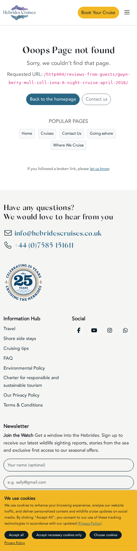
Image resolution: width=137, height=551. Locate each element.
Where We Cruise (68, 145)
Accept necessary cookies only (59, 535)
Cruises (47, 133)
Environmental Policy (24, 368)
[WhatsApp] (125, 330)
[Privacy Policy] (89, 523)
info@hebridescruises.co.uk (57, 233)
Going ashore (101, 133)
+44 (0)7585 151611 (44, 245)
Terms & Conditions (23, 405)
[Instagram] (110, 330)
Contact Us (71, 133)
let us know (99, 168)
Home (27, 133)
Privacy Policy (14, 542)
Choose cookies (105, 535)
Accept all (16, 535)
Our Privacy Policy (22, 395)
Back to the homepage (53, 99)
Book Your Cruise (98, 13)
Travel (9, 329)
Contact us (96, 99)
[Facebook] (78, 330)
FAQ (8, 358)
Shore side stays (20, 339)
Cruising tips (16, 348)
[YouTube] (94, 330)
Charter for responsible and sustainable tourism (31, 381)
